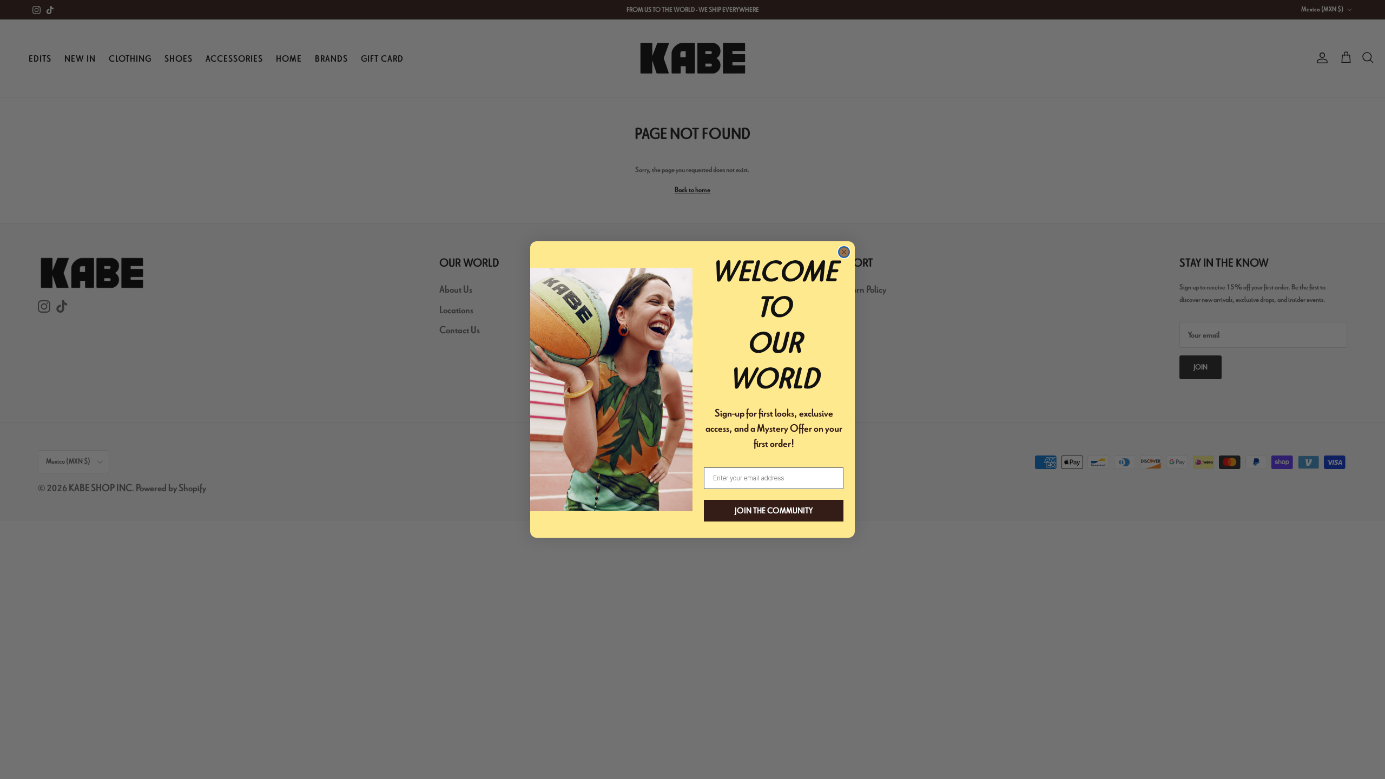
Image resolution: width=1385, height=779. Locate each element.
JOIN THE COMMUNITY (774, 511)
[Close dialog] (844, 252)
